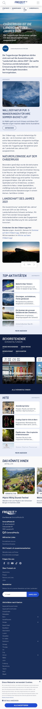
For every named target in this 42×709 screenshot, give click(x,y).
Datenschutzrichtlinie (7, 697)
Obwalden (5, 636)
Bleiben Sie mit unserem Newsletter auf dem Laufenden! (19, 588)
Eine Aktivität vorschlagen (10, 555)
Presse (4, 575)
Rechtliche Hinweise (8, 544)
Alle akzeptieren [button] (21, 705)
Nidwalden (5, 614)
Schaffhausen (6, 619)
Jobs (4, 580)
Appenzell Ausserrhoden (10, 606)
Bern (3, 617)
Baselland (5, 628)
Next (34, 264)
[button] (21, 700)
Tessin (4, 669)
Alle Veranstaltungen (21, 390)
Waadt (4, 674)
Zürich (4, 655)
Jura (3, 660)
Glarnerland (6, 630)
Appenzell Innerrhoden (9, 609)
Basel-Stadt (6, 625)
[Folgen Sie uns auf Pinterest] (20, 563)
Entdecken (9, 128)
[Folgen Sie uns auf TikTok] (16, 563)
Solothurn (5, 641)
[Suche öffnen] (4, 2)
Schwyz (4, 644)
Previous (24, 264)
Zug (3, 652)
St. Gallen (5, 638)
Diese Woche (26, 347)
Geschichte (5, 572)
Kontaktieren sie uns (8, 541)
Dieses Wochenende (10, 347)
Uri (3, 649)
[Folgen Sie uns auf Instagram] (8, 563)
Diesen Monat (7, 351)
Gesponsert (6, 79)
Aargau (4, 622)
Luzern (4, 633)
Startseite (5, 8)
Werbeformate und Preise (10, 552)
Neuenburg (5, 666)
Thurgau (5, 647)
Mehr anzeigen (21, 331)
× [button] (39, 681)
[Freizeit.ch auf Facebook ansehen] (4, 563)
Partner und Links (8, 577)
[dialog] (21, 694)
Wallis (4, 658)
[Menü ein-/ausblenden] (37, 2)
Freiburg (5, 663)
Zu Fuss (25, 9)
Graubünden (6, 611)
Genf (3, 671)
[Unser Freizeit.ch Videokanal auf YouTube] (12, 563)
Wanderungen (16, 8)
